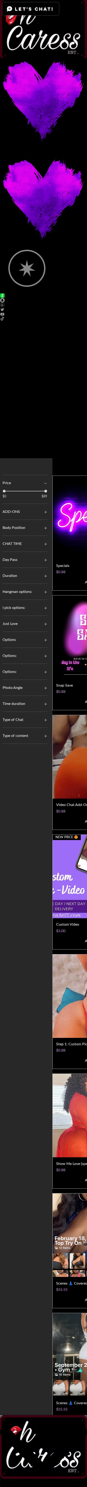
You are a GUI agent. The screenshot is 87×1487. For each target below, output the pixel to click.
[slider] (4, 491)
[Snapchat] (43, 300)
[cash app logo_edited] (43, 295)
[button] (43, 354)
